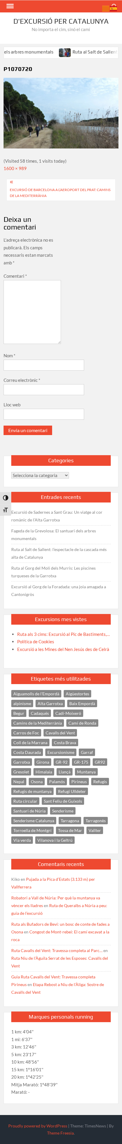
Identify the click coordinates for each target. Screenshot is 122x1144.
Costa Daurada (27, 752)
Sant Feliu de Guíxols (63, 801)
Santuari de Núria (29, 810)
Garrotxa (21, 762)
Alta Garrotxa (50, 703)
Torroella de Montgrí (32, 830)
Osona (37, 781)
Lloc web (12, 404)
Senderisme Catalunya (33, 820)
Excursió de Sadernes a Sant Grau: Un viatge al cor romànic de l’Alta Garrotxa (56, 516)
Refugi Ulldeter (72, 791)
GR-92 (62, 762)
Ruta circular (25, 801)
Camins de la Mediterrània (37, 722)
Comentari (15, 276)
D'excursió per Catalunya (61, 21)
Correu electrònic (22, 380)
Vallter (95, 830)
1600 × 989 (15, 168)
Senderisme (62, 810)
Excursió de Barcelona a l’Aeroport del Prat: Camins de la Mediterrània (60, 193)
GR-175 (81, 762)
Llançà (64, 771)
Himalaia (44, 771)
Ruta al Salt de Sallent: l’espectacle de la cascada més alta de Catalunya (59, 553)
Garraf (87, 752)
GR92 (100, 762)
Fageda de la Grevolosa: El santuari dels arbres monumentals (53, 534)
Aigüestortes (77, 693)
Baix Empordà (82, 703)
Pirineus (79, 781)
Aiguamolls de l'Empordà (36, 693)
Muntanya (86, 771)
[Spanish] (114, 8)
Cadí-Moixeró (68, 713)
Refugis (100, 781)
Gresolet (21, 771)
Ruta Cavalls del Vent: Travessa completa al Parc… (56, 950)
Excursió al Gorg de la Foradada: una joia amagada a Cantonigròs (58, 590)
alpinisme (22, 703)
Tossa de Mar (70, 830)
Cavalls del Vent (60, 732)
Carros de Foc (26, 732)
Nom (9, 355)
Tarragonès (96, 820)
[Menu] (9, 6)
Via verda (22, 840)
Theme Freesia (60, 1132)
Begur (18, 713)
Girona (42, 762)
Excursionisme (60, 752)
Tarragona (70, 820)
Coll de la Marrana (30, 742)
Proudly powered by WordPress (37, 1125)
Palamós (57, 781)
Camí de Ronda (82, 722)
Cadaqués (40, 713)
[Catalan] (106, 8)
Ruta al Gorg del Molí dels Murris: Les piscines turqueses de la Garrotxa (53, 571)
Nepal (18, 781)
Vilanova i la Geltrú (55, 840)
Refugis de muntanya (32, 791)
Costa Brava (65, 742)
